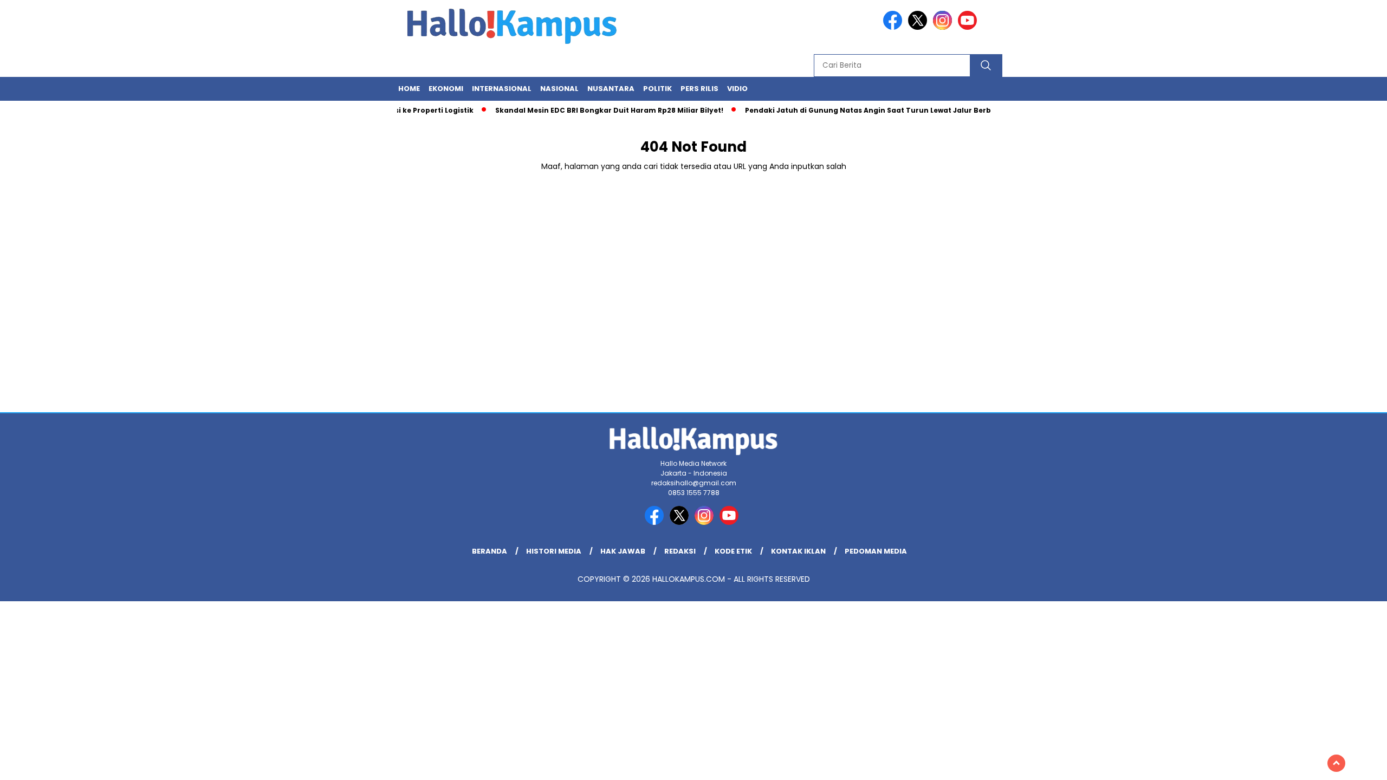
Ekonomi (446, 88)
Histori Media (553, 551)
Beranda (489, 551)
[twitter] (919, 27)
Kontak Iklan (798, 551)
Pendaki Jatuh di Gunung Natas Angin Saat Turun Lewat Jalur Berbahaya (867, 110)
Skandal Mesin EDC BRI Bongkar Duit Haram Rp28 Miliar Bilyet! (597, 110)
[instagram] (944, 27)
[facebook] (894, 27)
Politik (657, 88)
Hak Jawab (622, 551)
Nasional (559, 88)
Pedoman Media (876, 551)
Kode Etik (733, 551)
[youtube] (969, 27)
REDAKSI (680, 551)
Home (409, 88)
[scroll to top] (1336, 763)
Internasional (502, 88)
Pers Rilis (699, 88)
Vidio (737, 88)
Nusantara (610, 88)
